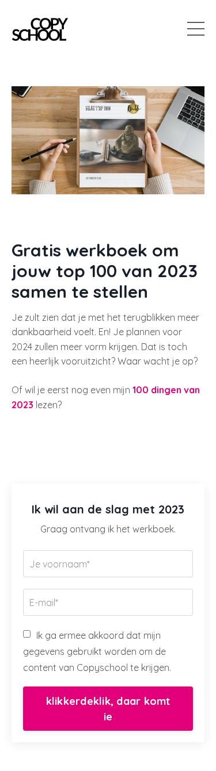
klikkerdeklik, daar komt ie (108, 709)
